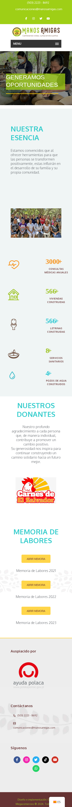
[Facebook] (26, 18)
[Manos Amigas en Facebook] (17, 759)
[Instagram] (33, 18)
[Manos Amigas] (36, 32)
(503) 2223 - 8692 (38, 2)
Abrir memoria (36, 558)
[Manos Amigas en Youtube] (55, 759)
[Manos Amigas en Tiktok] (45, 759)
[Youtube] (48, 18)
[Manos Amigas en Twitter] (36, 759)
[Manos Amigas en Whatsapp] (36, 768)
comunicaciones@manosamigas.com (38, 9)
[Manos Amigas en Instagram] (26, 759)
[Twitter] (41, 18)
